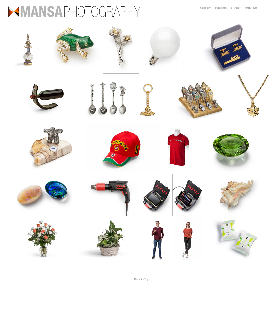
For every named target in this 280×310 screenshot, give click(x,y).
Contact (252, 8)
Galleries (205, 8)
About (235, 8)
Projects (221, 8)
